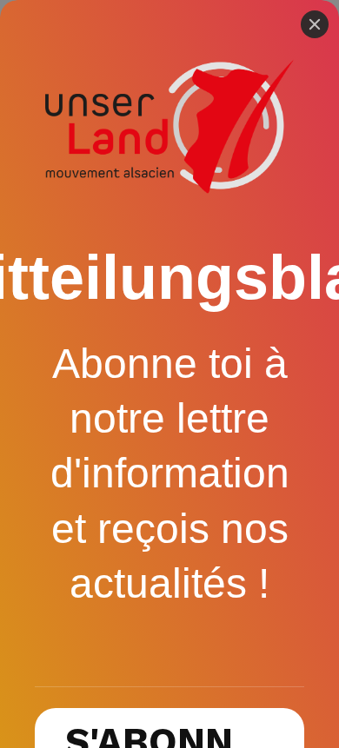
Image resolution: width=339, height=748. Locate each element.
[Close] (315, 24)
